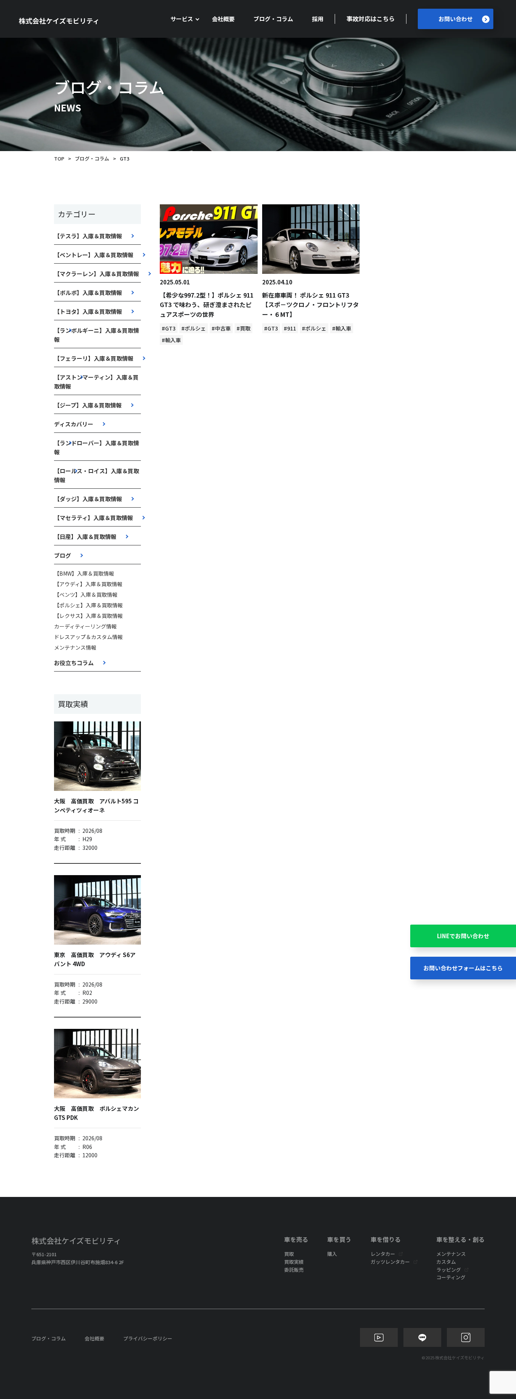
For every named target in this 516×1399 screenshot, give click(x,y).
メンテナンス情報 (75, 647)
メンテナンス (451, 1253)
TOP (59, 158)
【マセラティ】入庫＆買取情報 (93, 518)
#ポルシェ (193, 328)
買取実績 (294, 1261)
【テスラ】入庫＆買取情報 (88, 236)
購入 (332, 1253)
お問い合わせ (456, 19)
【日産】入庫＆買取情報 (85, 536)
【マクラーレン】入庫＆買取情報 (96, 274)
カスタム (446, 1261)
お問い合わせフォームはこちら (463, 968)
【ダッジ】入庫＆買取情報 (88, 499)
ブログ (62, 555)
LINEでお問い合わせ (463, 936)
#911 (290, 328)
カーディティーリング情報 (85, 626)
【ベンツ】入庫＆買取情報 (85, 594)
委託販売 (294, 1269)
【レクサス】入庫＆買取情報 (88, 615)
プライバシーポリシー (147, 1338)
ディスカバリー (73, 424)
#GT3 (169, 328)
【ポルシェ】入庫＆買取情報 (88, 605)
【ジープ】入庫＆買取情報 (88, 405)
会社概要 (223, 19)
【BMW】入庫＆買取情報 (84, 573)
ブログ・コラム (273, 19)
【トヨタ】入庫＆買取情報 (88, 311)
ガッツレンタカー (390, 1261)
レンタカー (383, 1253)
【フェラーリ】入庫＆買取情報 (93, 358)
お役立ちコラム (74, 663)
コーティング (450, 1277)
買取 (289, 1253)
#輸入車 (171, 340)
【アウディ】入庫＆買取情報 (88, 584)
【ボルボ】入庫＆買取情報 (88, 292)
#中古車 (221, 328)
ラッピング (448, 1269)
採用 (317, 19)
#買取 (243, 328)
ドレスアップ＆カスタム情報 (88, 637)
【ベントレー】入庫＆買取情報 (93, 255)
